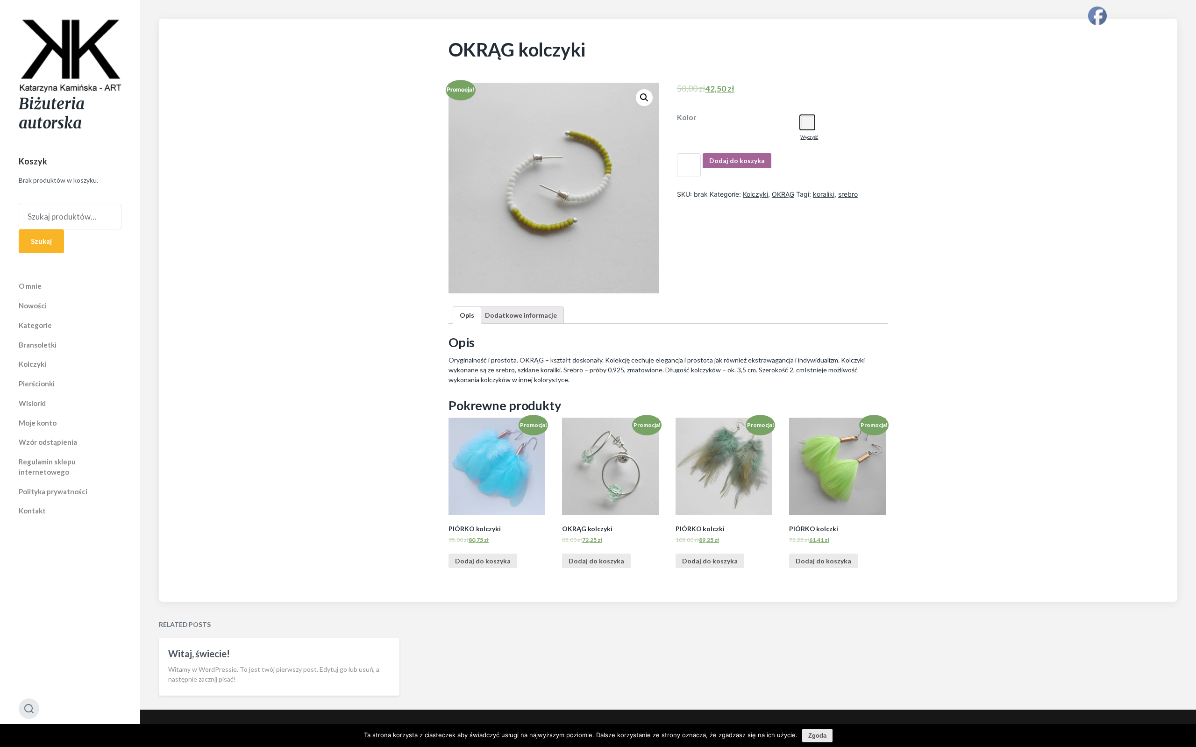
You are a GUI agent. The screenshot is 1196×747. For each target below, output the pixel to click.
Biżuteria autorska (52, 113)
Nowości (33, 305)
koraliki (823, 194)
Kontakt (32, 510)
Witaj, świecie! (199, 653)
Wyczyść (809, 137)
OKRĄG (783, 194)
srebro (848, 194)
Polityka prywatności (53, 491)
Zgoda (817, 735)
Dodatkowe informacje (521, 315)
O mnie (30, 286)
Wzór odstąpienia (48, 442)
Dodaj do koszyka (737, 160)
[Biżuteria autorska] (70, 56)
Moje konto (38, 423)
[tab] (467, 315)
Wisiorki (32, 403)
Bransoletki (38, 345)
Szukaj (41, 241)
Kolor (687, 117)
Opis (467, 315)
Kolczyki (32, 364)
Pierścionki (37, 383)
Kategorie (35, 325)
